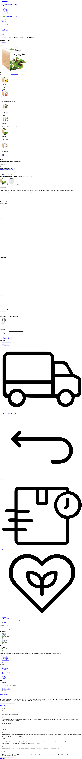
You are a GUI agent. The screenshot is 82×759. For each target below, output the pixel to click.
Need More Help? (5, 661)
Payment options (6, 10)
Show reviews (3, 329)
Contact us (5, 11)
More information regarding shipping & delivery (7, 169)
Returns (5, 8)
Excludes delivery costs (14, 74)
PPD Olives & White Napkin (6, 342)
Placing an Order (4, 659)
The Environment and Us (6, 672)
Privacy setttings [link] (4, 690)
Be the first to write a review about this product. (16, 331)
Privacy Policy (2, 705)
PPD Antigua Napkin (5, 345)
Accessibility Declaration (6, 689)
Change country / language (10, 683)
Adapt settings (13, 703)
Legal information (4, 203)
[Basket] (42, 27)
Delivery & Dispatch (5, 658)
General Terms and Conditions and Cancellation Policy (10, 688)
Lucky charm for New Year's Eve (7, 338)
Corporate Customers (5, 662)
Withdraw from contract (3, 694)
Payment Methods (5, 657)
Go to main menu (4, 1)
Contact (3, 678)
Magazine (3, 673)
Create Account (4, 666)
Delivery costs (6, 9)
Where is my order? (7, 7)
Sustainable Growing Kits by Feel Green (8, 337)
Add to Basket (3, 164)
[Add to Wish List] (0, 165)
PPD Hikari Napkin (5, 344)
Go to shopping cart (5, 2)
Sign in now (4, 21)
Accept (2, 703)
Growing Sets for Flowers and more (7, 336)
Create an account (5, 24)
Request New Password (5, 667)
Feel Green (3, 38)
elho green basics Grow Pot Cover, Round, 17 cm (9, 185)
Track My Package (5, 668)
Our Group (4, 677)
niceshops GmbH (7, 685)
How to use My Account (6, 656)
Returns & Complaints (5, 660)
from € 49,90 (9, 4)
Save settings (3, 757)
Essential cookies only (7, 703)
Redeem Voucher (4, 669)
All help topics (6, 12)
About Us (3, 676)
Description (3, 188)
